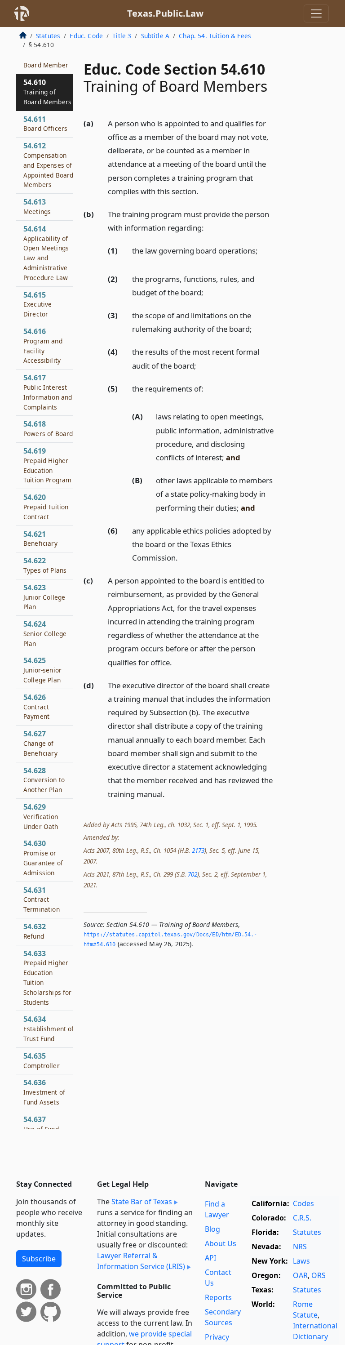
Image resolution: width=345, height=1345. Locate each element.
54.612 (48, 165)
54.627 (40, 743)
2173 (198, 850)
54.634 (48, 1028)
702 (192, 874)
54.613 (37, 206)
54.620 (45, 506)
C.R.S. (302, 1218)
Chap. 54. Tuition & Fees (215, 35)
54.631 (41, 899)
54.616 (42, 345)
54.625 (42, 669)
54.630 (43, 857)
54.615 (37, 304)
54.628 (44, 780)
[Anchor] (203, 191)
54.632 (34, 931)
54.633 (47, 978)
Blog (212, 1229)
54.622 (44, 565)
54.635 (41, 1060)
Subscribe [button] (39, 1259)
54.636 (44, 1092)
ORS (318, 1275)
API (210, 1258)
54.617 (47, 392)
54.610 (47, 91)
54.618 (48, 428)
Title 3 (121, 35)
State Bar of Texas (141, 1202)
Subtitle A (155, 35)
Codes (303, 1203)
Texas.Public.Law (165, 13)
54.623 (44, 597)
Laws (301, 1261)
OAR (300, 1275)
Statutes (48, 35)
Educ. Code (86, 35)
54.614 (46, 253)
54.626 (36, 706)
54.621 (40, 538)
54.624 (44, 633)
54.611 (45, 123)
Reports (218, 1297)
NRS (300, 1246)
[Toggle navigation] (316, 13)
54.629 (40, 816)
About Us (220, 1243)
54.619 (47, 465)
